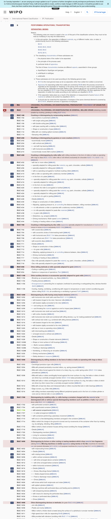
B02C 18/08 (21, 457)
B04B (40, 50)
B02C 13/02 (21, 297)
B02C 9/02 (20, 269)
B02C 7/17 (20, 258)
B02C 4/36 (20, 210)
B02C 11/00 (21, 275)
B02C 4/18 (20, 185)
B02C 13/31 (21, 356)
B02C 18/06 (21, 454)
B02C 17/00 (21, 397)
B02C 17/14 (21, 421)
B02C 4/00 (20, 155)
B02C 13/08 (21, 305)
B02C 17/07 (21, 413)
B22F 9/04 (61, 112)
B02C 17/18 (21, 429)
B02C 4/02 (20, 162)
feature (96, 95)
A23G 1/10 (91, 157)
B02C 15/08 (21, 375)
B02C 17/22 (21, 435)
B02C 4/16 (20, 182)
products (45, 227)
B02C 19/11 (42, 402)
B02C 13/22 (21, 331)
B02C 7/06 (20, 235)
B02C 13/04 (21, 300)
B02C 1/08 (20, 126)
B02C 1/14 (20, 134)
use (66, 34)
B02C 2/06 (20, 146)
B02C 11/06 (21, 284)
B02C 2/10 (20, 152)
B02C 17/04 (21, 407)
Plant (59, 272)
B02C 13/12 (21, 314)
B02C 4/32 (20, 204)
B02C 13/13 (21, 317)
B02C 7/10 (20, 241)
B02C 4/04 (20, 165)
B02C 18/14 (21, 465)
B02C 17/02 (21, 404)
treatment (97, 225)
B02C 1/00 (20, 115)
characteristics (51, 55)
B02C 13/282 (21, 342)
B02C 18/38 (21, 499)
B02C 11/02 (21, 278)
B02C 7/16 (20, 255)
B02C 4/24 (20, 193)
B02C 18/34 (21, 494)
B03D (49, 47)
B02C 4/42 (20, 218)
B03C (44, 47)
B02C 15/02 (21, 364)
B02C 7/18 (20, 263)
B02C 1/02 (20, 118)
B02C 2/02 (20, 140)
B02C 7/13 (20, 249)
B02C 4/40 (20, 216)
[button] (12, 25)
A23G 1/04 (60, 227)
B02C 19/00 (21, 502)
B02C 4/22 (20, 190)
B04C (44, 50)
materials (70, 39)
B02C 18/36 (21, 496)
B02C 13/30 (21, 353)
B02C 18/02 (21, 448)
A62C (34, 286)
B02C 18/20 (21, 474)
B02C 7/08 (20, 238)
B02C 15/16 (21, 391)
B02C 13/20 (21, 328)
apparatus (54, 64)
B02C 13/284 (21, 345)
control (59, 218)
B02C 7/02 (20, 230)
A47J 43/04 (53, 446)
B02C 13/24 (21, 334)
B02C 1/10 (20, 129)
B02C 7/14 (20, 252)
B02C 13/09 (21, 308)
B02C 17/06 (21, 410)
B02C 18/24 (21, 479)
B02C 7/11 (20, 244)
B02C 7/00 (20, 225)
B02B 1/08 (45, 291)
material (41, 97)
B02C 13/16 (21, 322)
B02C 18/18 (21, 471)
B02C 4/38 (20, 213)
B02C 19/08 (21, 508)
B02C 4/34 (20, 207)
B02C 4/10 (20, 174)
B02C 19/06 (21, 505)
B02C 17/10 (21, 418)
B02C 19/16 (21, 516)
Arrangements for (38, 284)
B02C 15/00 (48, 157)
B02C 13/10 (64, 297)
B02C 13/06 (21, 303)
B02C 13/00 (21, 295)
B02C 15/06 (21, 370)
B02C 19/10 (21, 511)
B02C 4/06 (20, 168)
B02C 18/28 (21, 485)
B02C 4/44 (20, 221)
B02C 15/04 (21, 367)
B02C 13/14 (21, 320)
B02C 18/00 (21, 441)
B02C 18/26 (21, 482)
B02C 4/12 (20, 176)
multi (59, 446)
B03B (40, 47)
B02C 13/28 (21, 339)
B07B (40, 53)
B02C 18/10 (21, 460)
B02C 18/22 (21, 477)
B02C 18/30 (21, 488)
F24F (79, 291)
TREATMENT (88, 105)
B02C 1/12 (20, 132)
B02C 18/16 (21, 468)
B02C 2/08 (20, 149)
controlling (60, 204)
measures (48, 356)
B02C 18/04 (21, 451)
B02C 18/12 (21, 463)
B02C (19, 110)
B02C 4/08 (20, 171)
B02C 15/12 (21, 386)
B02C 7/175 (21, 261)
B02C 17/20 (21, 432)
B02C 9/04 (20, 272)
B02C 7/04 (20, 232)
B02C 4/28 (20, 199)
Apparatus (41, 85)
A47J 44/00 (92, 446)
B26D (38, 444)
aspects (75, 67)
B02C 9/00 (20, 267)
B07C (44, 53)
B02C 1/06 (20, 123)
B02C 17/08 (21, 416)
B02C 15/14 (21, 389)
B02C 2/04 (20, 143)
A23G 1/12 (99, 157)
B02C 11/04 (21, 281)
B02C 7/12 (20, 246)
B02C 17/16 (21, 427)
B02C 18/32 (21, 491)
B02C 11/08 (21, 289)
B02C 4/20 (20, 188)
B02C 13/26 (21, 336)
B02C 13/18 (21, 325)
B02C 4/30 (20, 202)
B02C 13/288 (21, 351)
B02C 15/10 (21, 380)
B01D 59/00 (42, 101)
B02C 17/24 (21, 438)
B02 (18, 105)
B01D (40, 44)
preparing (80, 446)
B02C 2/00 (20, 138)
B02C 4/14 (20, 179)
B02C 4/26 (20, 196)
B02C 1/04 (20, 120)
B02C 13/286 (21, 348)
